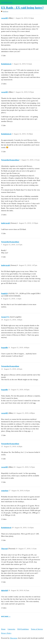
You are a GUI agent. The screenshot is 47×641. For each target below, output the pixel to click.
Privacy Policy (6, 633)
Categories (11, 629)
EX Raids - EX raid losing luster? (22, 7)
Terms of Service (37, 629)
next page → (5, 616)
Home (3, 629)
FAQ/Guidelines (23, 629)
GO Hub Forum (6, 2)
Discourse (13, 638)
